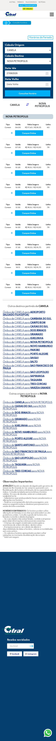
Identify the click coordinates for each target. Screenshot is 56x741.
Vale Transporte (27, 5)
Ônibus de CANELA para (24, 313)
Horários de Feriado (40, 37)
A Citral (12, 2)
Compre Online (29, 133)
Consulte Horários (20, 23)
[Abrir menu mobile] (52, 14)
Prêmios (20, 2)
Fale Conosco (31, 2)
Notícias (42, 2)
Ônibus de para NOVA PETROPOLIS (27, 402)
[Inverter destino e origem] (29, 105)
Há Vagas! (28, 9)
